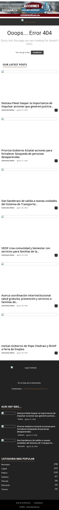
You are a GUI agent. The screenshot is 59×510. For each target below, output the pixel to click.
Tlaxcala (4, 481)
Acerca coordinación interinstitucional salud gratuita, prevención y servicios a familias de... (26, 299)
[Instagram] (27, 394)
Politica (20, 419)
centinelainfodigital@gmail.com (35, 389)
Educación (21, 446)
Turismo (4, 489)
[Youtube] (37, 394)
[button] (55, 22)
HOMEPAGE (37, 52)
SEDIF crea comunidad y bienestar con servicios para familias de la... (25, 249)
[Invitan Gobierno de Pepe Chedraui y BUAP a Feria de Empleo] (29, 328)
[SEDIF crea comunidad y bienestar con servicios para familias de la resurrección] (29, 230)
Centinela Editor (8, 110)
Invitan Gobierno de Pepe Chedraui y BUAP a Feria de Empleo (28, 347)
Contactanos (38, 503)
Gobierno (21, 435)
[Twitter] (32, 394)
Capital (4, 469)
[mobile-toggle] (3, 29)
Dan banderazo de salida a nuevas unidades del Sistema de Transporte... (29, 202)
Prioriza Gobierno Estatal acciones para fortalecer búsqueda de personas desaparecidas (26, 154)
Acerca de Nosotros (23, 503)
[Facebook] (21, 394)
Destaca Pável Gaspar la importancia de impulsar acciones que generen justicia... (27, 104)
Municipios (5, 465)
